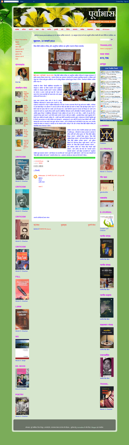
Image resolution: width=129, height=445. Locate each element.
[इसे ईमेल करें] (35, 166)
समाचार (75, 29)
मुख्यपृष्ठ (64, 225)
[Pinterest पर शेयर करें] (42, 166)
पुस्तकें (56, 29)
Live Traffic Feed (111, 68)
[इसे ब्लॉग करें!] (36, 166)
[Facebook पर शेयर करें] (40, 166)
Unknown (41, 175)
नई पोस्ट (36, 225)
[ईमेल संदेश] (47, 161)
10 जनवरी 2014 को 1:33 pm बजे (55, 175)
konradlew (80, 427)
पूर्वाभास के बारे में (19, 49)
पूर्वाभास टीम (18, 54)
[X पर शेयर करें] (38, 166)
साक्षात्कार (90, 29)
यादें (62, 29)
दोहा (43, 29)
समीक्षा (82, 29)
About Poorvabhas (21, 39)
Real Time (111, 120)
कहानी (31, 29)
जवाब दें (40, 186)
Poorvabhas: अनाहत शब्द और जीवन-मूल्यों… (110, 102)
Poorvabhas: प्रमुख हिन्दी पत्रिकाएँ (112, 97)
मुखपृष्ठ (17, 42)
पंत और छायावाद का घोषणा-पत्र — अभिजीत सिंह (26, 122)
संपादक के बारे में (19, 56)
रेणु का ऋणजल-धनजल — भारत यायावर (26, 133)
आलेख (17, 29)
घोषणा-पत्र (18, 47)
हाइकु (97, 29)
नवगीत (49, 29)
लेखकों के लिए (18, 52)
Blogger (93, 427)
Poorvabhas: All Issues (106, 107)
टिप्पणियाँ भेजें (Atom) (45, 229)
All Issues (106, 29)
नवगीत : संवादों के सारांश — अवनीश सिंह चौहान (26, 110)
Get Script (105, 120)
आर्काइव (17, 44)
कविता (24, 29)
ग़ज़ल (37, 29)
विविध (68, 29)
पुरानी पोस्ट (92, 225)
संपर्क (16, 59)
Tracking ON (117, 120)
